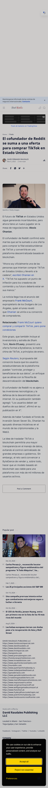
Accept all (24, 761)
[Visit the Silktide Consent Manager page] (39, 778)
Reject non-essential (24, 769)
